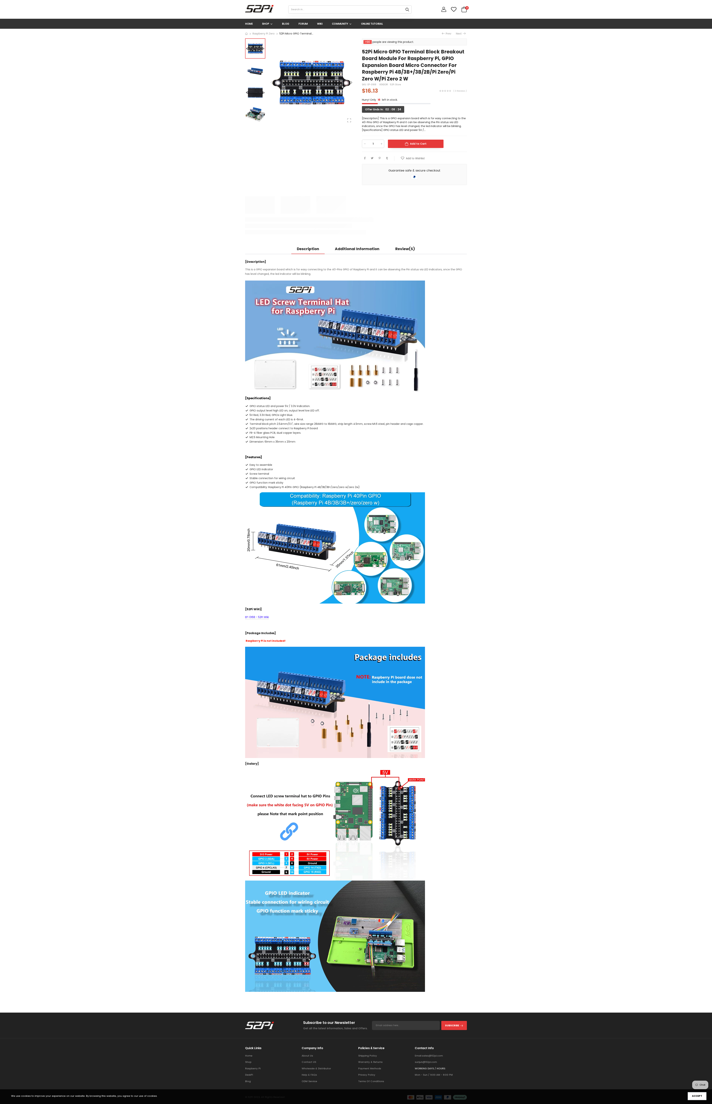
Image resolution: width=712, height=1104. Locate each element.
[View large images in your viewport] (349, 120)
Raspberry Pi (253, 1068)
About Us (307, 1055)
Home (248, 1055)
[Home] (246, 34)
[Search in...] (407, 9)
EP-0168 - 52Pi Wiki (257, 617)
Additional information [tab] (357, 248)
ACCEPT (697, 1096)
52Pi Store (395, 84)
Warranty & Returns (370, 1062)
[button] (351, 82)
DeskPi (249, 1075)
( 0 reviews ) (460, 91)
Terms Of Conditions (371, 1081)
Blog (248, 1081)
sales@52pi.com (432, 1055)
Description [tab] (308, 248)
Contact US (309, 1062)
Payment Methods (369, 1068)
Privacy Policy (366, 1075)
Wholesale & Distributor (316, 1068)
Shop (248, 1062)
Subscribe (452, 1025)
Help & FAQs (309, 1075)
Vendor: (384, 84)
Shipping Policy (367, 1055)
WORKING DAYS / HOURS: (430, 1068)
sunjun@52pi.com (426, 1062)
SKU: (364, 84)
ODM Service (309, 1081)
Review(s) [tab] (405, 248)
